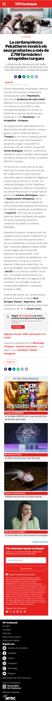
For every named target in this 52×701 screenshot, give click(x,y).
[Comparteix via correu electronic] (36, 76)
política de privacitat (26, 574)
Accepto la (21, 574)
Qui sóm (6, 626)
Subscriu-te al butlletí (17, 647)
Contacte (7, 629)
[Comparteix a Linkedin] (23, 76)
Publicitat (7, 633)
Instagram (10, 353)
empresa (10, 362)
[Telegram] (25, 611)
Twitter (33, 349)
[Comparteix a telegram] (32, 76)
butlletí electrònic (26, 346)
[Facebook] (10, 611)
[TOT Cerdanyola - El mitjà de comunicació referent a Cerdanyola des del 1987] (26, 3)
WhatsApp (38, 342)
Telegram (9, 346)
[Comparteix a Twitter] (19, 76)
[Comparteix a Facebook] (15, 76)
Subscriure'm (26, 568)
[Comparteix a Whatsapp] (28, 76)
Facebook (22, 349)
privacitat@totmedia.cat (16, 602)
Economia (26, 36)
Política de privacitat (12, 636)
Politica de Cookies (11, 640)
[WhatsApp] (21, 611)
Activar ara (17, 327)
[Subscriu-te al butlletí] (7, 611)
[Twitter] (14, 611)
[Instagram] (17, 611)
